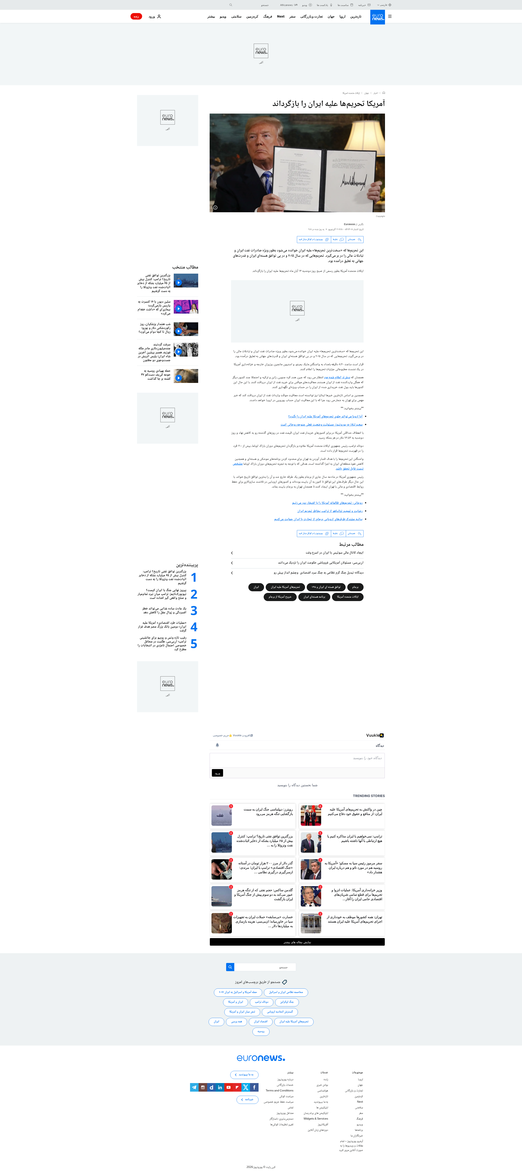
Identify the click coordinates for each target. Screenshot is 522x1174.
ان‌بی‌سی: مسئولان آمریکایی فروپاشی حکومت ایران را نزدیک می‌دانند (321, 563)
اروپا (342, 16)
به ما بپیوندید (321, 1102)
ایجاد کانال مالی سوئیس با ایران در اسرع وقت (335, 553)
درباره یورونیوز (285, 1079)
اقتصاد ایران (261, 1021)
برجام (355, 587)
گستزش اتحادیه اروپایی (280, 1011)
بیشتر (290, 1073)
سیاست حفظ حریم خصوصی (278, 1102)
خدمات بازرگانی (285, 1085)
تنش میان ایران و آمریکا (242, 1011)
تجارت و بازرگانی (311, 16)
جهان (331, 16)
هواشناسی (322, 1090)
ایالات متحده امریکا (351, 93)
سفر (292, 16)
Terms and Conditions (279, 1090)
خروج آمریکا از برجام (280, 596)
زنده (136, 16)
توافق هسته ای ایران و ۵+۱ (326, 587)
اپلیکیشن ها (322, 1107)
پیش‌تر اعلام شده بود (337, 377)
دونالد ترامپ (261, 1002)
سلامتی (236, 16)
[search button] (231, 5)
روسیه (261, 1031)
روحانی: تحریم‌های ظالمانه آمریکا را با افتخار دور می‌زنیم (327, 503)
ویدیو (223, 16)
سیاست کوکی (286, 1096)
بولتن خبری (322, 1085)
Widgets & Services (316, 1119)
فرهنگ (267, 16)
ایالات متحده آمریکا (347, 596)
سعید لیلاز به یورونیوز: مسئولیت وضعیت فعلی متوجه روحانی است (322, 425)
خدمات (324, 1073)
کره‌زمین (252, 16)
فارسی (383, 4)
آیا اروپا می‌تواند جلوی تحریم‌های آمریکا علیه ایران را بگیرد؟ (325, 416)
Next (280, 16)
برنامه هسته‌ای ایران (314, 596)
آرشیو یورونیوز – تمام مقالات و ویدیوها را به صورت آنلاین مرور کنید (351, 1146)
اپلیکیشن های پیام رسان (316, 1113)
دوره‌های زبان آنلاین (318, 1130)
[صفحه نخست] (384, 93)
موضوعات (357, 1073)
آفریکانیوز (323, 1124)
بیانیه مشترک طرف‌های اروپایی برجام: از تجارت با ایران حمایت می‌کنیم (318, 519)
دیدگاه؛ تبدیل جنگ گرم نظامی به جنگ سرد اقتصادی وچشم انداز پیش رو (319, 573)
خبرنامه (249, 1099)
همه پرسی (236, 1021)
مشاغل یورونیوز (285, 1113)
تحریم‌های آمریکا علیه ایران (285, 587)
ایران (256, 587)
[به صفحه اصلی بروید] (377, 17)
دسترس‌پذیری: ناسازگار (281, 1119)
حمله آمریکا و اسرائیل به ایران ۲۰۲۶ (238, 992)
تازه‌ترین (355, 16)
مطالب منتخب (185, 267)
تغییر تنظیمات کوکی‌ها (281, 1124)
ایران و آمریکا (235, 1002)
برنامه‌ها (359, 1130)
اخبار (376, 93)
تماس (290, 1107)
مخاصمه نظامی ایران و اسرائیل (286, 992)
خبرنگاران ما (357, 1135)
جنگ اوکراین (287, 1002)
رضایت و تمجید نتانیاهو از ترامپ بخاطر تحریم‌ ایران (330, 511)
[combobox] (251, 5)
